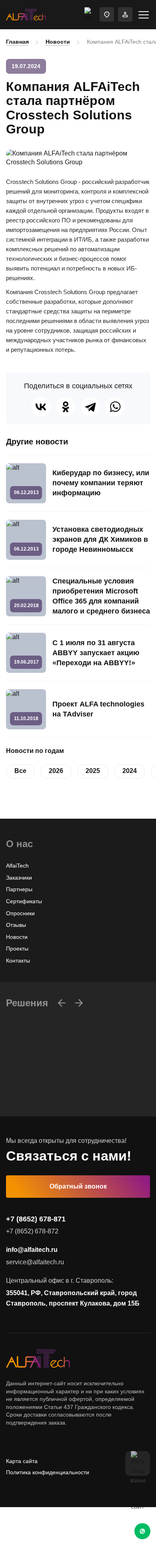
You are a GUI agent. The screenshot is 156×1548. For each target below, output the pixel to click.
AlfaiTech (17, 865)
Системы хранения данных (42, 1109)
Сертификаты (24, 901)
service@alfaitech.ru (35, 1262)
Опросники (20, 913)
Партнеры (19, 889)
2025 (93, 770)
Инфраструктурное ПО (36, 1097)
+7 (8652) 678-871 (36, 1219)
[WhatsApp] (115, 406)
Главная (17, 41)
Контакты (18, 960)
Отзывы (16, 925)
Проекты (17, 948)
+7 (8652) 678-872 (32, 1231)
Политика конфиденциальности (47, 1472)
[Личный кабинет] (125, 14)
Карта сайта (22, 1461)
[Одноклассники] (65, 406)
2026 (56, 770)
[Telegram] (90, 406)
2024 (129, 770)
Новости (58, 41)
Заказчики (19, 877)
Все (20, 770)
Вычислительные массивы (40, 1085)
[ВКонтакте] (40, 406)
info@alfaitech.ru (32, 1249)
